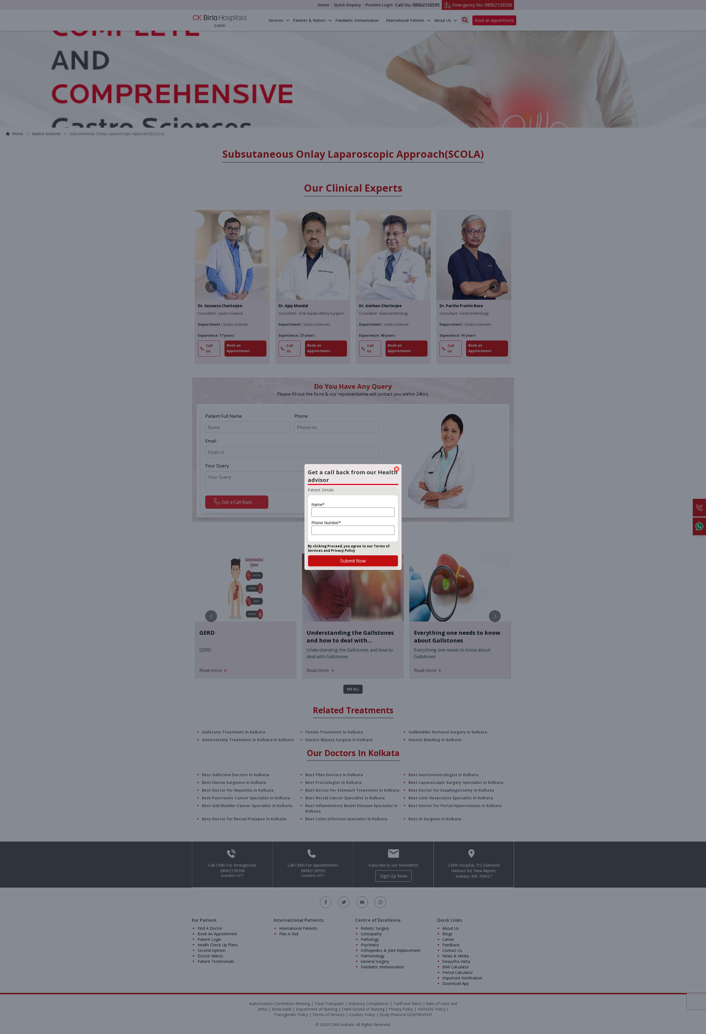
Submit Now (353, 561)
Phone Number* (326, 522)
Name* (318, 504)
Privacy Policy (343, 550)
